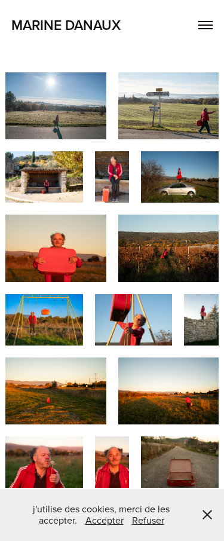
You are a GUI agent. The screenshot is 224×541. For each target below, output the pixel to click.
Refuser (148, 520)
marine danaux (66, 25)
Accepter (104, 520)
